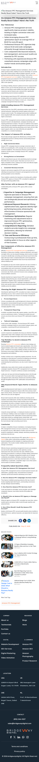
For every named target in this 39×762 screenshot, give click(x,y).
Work (24, 625)
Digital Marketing (8, 653)
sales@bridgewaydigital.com (19, 723)
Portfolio (4, 629)
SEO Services (6, 649)
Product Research (29, 661)
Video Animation (8, 658)
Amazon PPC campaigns (13, 344)
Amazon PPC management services (16, 250)
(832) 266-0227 (20, 719)
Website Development (10, 644)
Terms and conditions (19, 746)
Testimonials (6, 625)
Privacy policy (19, 751)
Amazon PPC (27, 644)
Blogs (24, 620)
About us (4, 620)
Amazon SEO (27, 649)
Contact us (5, 634)
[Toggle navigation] (36, 2)
